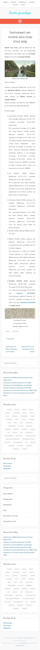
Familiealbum (22, 2)
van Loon (7, 442)
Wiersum (28, 445)
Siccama (14, 432)
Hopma (24, 419)
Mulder (20, 426)
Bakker (24, 409)
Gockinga (15, 416)
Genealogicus (7, 466)
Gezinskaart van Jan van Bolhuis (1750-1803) (27, 349)
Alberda (9, 409)
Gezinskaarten (8, 499)
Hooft (17, 419)
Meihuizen (29, 422)
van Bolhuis (29, 432)
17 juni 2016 (10, 339)
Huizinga (31, 419)
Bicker (31, 409)
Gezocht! (15, 4)
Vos (26, 442)
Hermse (32, 416)
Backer (17, 409)
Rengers (16, 429)
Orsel (8, 331)
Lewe (15, 422)
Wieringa (11, 445)
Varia (5, 510)
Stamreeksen (7, 505)
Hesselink (9, 419)
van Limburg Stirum (28, 439)
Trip (21, 432)
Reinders (8, 429)
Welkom (5, 2)
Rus (8, 432)
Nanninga (29, 426)
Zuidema (24, 449)
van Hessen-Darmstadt (12, 439)
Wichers (32, 442)
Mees (21, 422)
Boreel (8, 413)
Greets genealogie (20, 12)
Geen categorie (8, 493)
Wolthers (16, 449)
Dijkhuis (31, 413)
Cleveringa (16, 413)
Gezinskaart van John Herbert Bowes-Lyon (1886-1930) (20, 390)
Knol (9, 422)
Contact (23, 4)
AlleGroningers (7, 463)
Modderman (11, 426)
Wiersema (20, 445)
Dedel (24, 413)
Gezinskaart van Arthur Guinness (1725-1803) (17, 383)
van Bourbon (9, 435)
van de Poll (19, 435)
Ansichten (32, 2)
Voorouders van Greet (10, 516)
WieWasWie (6, 468)
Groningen (24, 416)
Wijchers (15, 331)
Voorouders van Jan (9, 521)
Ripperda (24, 429)
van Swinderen (17, 442)
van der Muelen (30, 435)
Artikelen (13, 2)
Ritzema (32, 429)
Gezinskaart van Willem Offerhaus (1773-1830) (11, 349)
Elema (7, 416)
